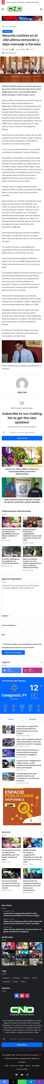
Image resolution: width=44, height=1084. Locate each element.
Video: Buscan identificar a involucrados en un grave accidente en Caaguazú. (27, 752)
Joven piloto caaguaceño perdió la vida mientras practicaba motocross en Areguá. (27, 729)
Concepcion (16, 978)
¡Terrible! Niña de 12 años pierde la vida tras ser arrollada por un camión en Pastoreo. (27, 777)
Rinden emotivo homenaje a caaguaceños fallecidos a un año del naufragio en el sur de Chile (32, 534)
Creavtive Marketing (12, 1058)
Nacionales (13, 26)
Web (3, 635)
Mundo (34, 978)
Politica (23, 981)
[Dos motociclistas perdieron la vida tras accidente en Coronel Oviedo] (11, 873)
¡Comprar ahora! (22, 1069)
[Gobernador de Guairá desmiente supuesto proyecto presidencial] (8, 945)
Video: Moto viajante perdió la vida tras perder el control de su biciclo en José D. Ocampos (29, 741)
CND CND (8, 49)
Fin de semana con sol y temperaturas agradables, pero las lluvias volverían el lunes (11, 533)
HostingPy (22, 1062)
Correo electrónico (9, 625)
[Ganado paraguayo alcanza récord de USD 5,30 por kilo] (35, 962)
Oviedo (15, 981)
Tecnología (35, 1065)
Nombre (5, 616)
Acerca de (13, 1065)
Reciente (32, 719)
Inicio (6, 26)
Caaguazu (6, 978)
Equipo (21, 1065)
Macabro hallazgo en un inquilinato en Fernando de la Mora (11, 561)
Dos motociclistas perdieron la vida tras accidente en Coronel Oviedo (11, 884)
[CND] (15, 9)
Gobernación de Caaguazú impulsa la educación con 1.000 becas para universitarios (32, 885)
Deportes (26, 978)
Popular (11, 719)
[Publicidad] (22, 18)
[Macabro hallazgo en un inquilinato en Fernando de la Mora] (11, 551)
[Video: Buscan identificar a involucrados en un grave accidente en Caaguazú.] (8, 753)
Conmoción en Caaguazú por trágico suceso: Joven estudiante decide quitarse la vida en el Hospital (28, 764)
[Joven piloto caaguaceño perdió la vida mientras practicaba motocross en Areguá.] (8, 729)
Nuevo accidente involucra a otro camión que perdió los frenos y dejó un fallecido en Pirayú (32, 563)
